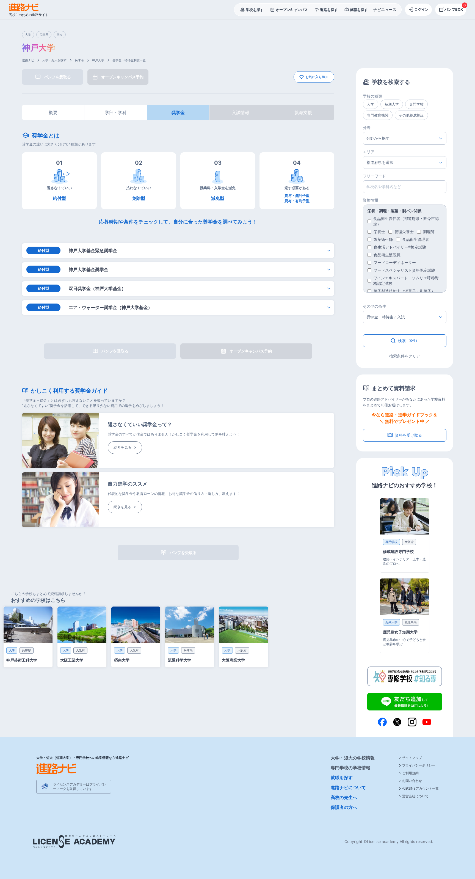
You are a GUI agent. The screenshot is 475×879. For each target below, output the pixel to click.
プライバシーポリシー (418, 765)
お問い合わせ (412, 781)
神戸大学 (98, 60)
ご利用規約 (410, 773)
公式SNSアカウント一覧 (420, 788)
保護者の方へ (344, 807)
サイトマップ (412, 758)
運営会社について (415, 796)
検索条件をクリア (404, 356)
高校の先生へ (344, 797)
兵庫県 (79, 60)
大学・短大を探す (54, 60)
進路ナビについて (348, 787)
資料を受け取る (408, 435)
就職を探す (342, 777)
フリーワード (374, 175)
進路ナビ (28, 60)
